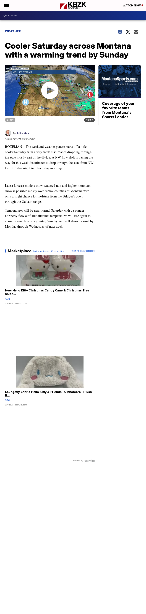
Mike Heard (24, 133)
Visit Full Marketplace (83, 251)
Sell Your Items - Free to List (48, 251)
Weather (13, 31)
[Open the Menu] (6, 5)
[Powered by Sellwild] (89, 460)
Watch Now (132, 5)
